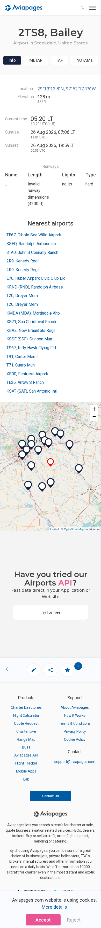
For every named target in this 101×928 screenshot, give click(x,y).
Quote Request (26, 723)
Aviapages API (26, 755)
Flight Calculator (26, 715)
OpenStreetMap (74, 529)
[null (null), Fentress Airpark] (55, 432)
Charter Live (26, 731)
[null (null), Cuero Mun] (79, 469)
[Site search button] (82, 7)
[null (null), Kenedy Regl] (51, 483)
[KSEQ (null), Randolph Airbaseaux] (49, 443)
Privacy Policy (75, 731)
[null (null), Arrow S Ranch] (28, 485)
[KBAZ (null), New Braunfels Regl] (42, 436)
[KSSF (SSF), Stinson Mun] (22, 455)
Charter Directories (26, 707)
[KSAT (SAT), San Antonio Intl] (22, 445)
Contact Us (50, 796)
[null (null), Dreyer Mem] (70, 445)
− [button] (94, 417)
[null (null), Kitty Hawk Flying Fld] (31, 440)
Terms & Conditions (75, 723)
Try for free (50, 612)
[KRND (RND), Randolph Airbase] (31, 445)
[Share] (50, 670)
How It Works (74, 715)
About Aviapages (75, 707)
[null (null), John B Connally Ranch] (31, 466)
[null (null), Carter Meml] (61, 434)
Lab (26, 779)
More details (54, 907)
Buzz (26, 747)
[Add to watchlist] (67, 670)
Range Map (26, 739)
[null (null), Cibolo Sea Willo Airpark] (38, 450)
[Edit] (33, 670)
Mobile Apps (26, 771)
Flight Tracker (26, 763)
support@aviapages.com (74, 762)
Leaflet (54, 529)
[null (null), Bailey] (50, 462)
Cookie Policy (74, 739)
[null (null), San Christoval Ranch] (42, 487)
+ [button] (94, 409)
